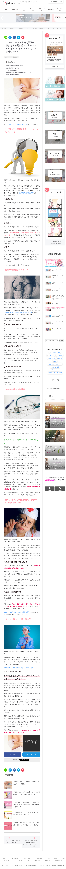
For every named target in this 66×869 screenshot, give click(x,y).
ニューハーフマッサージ (55, 364)
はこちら (57, 1)
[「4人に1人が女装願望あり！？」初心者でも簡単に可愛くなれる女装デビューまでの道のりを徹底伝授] (8, 808)
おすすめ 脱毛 (55, 367)
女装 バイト (51, 355)
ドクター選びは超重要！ (11, 70)
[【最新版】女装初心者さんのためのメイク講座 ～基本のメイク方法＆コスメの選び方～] (8, 828)
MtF (55, 361)
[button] (64, 18)
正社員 (60, 358)
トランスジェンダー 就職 (55, 372)
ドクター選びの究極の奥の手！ (13, 74)
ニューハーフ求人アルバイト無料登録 (39, 861)
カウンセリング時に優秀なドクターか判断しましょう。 (19, 72)
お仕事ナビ (51, 9)
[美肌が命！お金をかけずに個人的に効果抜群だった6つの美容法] (8, 787)
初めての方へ (42, 9)
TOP (6, 9)
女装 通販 (60, 355)
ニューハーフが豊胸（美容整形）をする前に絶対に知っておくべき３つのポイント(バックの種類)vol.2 (30, 843)
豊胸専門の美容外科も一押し (12, 68)
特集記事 (15, 57)
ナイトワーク (55, 370)
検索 (62, 340)
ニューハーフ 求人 (55, 352)
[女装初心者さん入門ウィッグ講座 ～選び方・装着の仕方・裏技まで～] (8, 818)
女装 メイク (52, 358)
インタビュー (33, 9)
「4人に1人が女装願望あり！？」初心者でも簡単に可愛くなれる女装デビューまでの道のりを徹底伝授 (26, 804)
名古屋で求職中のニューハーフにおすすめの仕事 (13, 841)
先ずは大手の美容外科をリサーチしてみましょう (17, 65)
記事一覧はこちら (57, 244)
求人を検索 (15, 9)
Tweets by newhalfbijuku (52, 388)
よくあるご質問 (60, 9)
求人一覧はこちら (57, 241)
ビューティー (24, 9)
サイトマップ (19, 861)
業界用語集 (58, 861)
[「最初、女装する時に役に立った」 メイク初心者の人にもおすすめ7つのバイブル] (8, 797)
